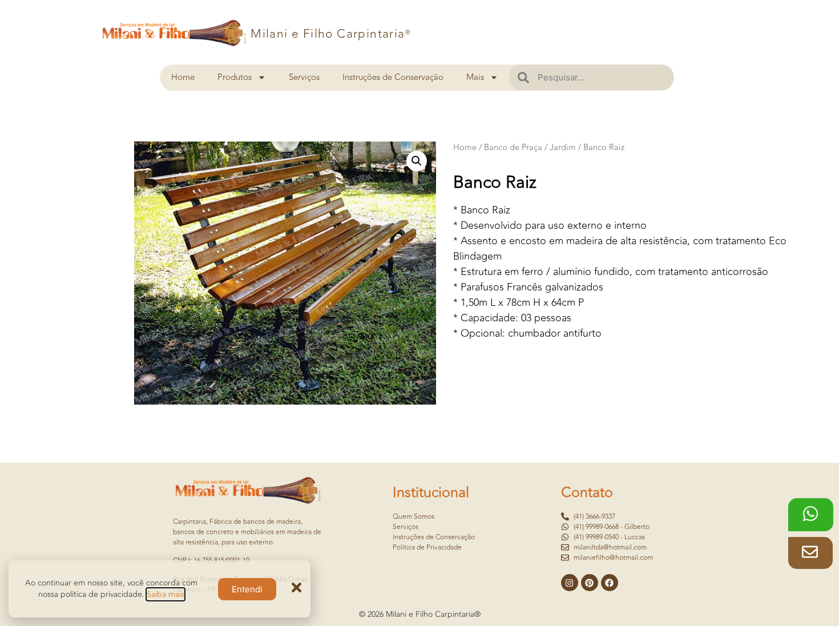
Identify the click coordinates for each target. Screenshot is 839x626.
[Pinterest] (589, 582)
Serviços (304, 77)
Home (183, 77)
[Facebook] (609, 582)
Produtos (234, 77)
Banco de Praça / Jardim (530, 147)
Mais (475, 77)
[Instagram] (569, 582)
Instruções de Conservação (392, 77)
